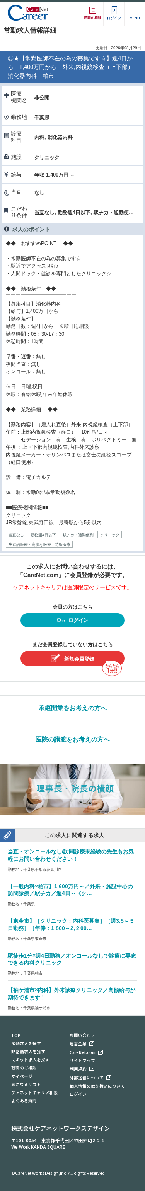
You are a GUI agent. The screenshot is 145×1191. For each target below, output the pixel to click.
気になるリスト (26, 1084)
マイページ (21, 1076)
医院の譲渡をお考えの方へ (73, 739)
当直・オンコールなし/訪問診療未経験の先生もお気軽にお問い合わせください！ (71, 855)
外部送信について (87, 1078)
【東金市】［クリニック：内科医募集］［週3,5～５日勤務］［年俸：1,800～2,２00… (71, 924)
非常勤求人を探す (28, 1051)
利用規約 (78, 1069)
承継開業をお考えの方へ (73, 708)
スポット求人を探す (30, 1059)
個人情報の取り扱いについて (97, 1086)
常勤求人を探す (26, 1043)
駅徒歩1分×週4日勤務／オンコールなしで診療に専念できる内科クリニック (72, 959)
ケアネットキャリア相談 (34, 1092)
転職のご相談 (24, 1068)
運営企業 (78, 1044)
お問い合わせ (82, 1035)
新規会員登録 (79, 659)
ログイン (78, 620)
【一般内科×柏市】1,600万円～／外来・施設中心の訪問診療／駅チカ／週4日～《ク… (70, 890)
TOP (15, 1035)
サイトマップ (82, 1060)
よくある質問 (24, 1100)
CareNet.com (83, 1052)
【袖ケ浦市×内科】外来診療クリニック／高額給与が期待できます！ (71, 994)
